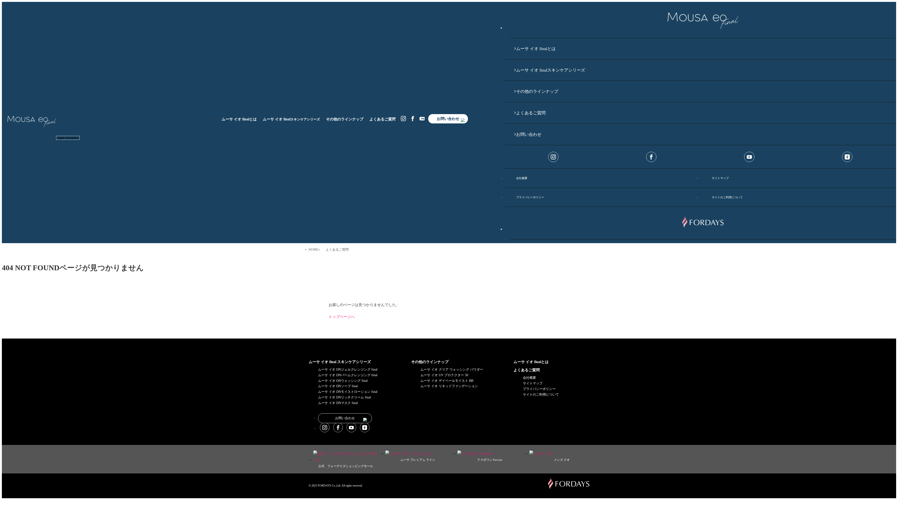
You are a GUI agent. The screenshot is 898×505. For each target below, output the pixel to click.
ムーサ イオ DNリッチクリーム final (344, 397)
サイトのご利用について (727, 197)
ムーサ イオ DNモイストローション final (347, 391)
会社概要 (521, 178)
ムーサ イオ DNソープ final (338, 386)
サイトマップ (720, 178)
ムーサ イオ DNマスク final (338, 403)
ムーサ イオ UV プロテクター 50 (444, 375)
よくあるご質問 (382, 119)
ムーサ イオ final (291, 119)
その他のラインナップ (344, 119)
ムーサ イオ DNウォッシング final (343, 380)
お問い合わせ (448, 119)
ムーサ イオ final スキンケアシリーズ (340, 362)
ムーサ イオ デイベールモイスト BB (446, 380)
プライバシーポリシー (530, 197)
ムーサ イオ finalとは (239, 119)
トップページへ (342, 317)
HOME (313, 249)
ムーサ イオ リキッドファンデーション (449, 386)
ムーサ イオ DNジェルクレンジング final (347, 369)
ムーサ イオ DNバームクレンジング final (347, 375)
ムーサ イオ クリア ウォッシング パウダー (451, 369)
